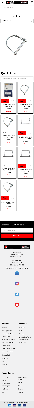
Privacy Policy (6, 345)
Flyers (20, 331)
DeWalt (4, 380)
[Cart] (32, 2)
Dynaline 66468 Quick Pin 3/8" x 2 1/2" (25, 170)
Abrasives (22, 327)
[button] (31, 21)
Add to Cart (5, 100)
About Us (4, 327)
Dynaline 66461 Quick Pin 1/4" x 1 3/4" (8, 136)
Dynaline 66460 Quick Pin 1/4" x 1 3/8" (25, 105)
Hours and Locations (8, 342)
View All (20, 392)
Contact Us (5, 358)
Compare (12, 101)
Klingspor (21, 389)
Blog (3, 361)
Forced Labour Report (8, 339)
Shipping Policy (6, 355)
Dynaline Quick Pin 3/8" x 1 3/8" (8, 203)
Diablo (20, 386)
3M (3, 392)
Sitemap (4, 364)
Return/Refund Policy (8, 349)
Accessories (22, 342)
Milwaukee (22, 334)
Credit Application (7, 331)
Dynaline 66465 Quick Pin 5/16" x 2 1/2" (8, 169)
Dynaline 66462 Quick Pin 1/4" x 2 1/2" (25, 138)
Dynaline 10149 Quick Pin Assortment (8, 105)
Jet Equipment (6, 389)
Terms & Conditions (8, 352)
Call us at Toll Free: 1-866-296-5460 (17, 268)
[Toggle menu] (2, 2)
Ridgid (20, 382)
